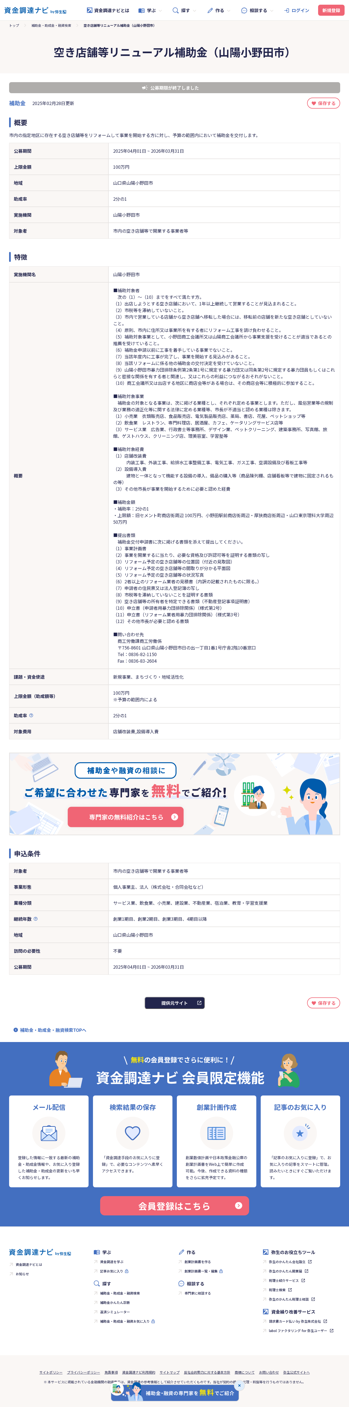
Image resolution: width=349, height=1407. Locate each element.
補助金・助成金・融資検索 (51, 25)
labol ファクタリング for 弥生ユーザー (298, 1330)
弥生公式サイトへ (296, 1372)
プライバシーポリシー (83, 1372)
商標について (245, 1372)
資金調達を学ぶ (111, 1261)
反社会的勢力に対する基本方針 (207, 1372)
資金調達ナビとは (111, 10)
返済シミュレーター (115, 1311)
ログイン (300, 10)
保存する (327, 103)
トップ (14, 25)
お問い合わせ (269, 1372)
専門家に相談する (198, 1293)
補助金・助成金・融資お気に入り (125, 1321)
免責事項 (111, 1372)
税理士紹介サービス (284, 1280)
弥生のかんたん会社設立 (287, 1261)
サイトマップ (170, 1372)
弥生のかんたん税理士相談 (289, 1299)
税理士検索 (277, 1289)
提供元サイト (174, 1003)
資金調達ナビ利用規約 (138, 1372)
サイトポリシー (51, 1372)
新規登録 (331, 10)
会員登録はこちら (174, 1205)
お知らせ (22, 1273)
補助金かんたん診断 (115, 1302)
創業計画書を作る (198, 1261)
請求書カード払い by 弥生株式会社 (295, 1321)
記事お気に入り (111, 1271)
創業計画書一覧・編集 (201, 1271)
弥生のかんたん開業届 (285, 1271)
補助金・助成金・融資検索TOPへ (53, 1030)
